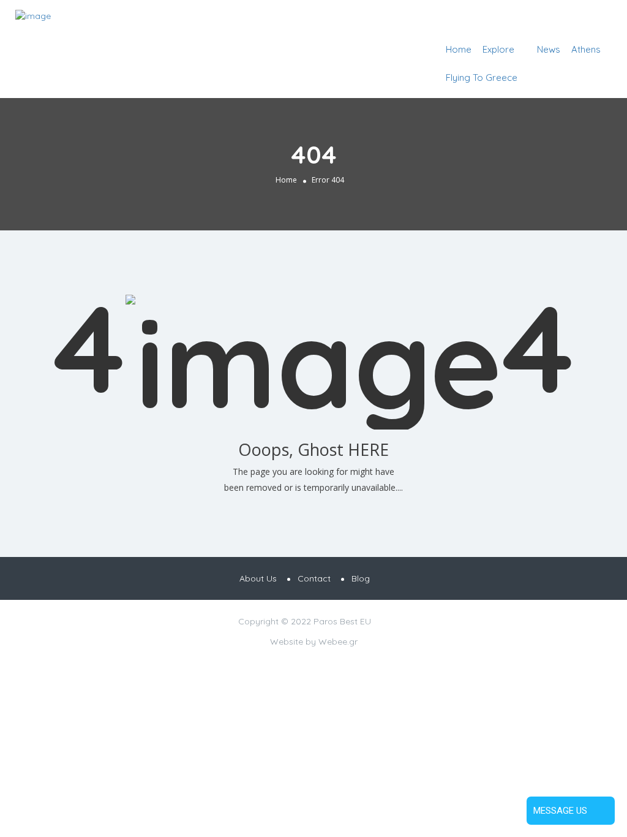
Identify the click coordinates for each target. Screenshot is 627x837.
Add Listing (574, 20)
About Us (258, 578)
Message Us (560, 810)
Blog (360, 578)
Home (458, 49)
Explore (498, 49)
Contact (314, 578)
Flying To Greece (481, 77)
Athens (586, 49)
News (548, 49)
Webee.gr (338, 641)
